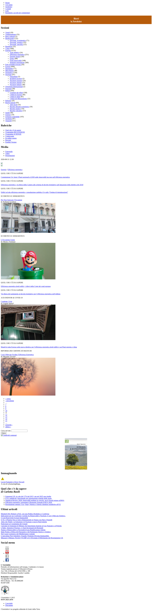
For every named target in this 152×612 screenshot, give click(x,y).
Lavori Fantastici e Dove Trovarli (12, 482)
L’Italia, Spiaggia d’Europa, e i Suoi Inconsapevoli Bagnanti (22, 528)
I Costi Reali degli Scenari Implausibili (14, 518)
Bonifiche (8, 46)
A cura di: (4, 484)
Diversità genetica (16, 42)
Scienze (8, 115)
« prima (8, 399)
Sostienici (8, 7)
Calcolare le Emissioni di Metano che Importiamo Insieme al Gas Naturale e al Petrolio (31, 526)
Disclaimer (9, 605)
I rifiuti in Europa (16, 95)
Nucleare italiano (16, 85)
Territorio (8, 119)
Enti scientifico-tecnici (13, 64)
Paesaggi (8, 89)
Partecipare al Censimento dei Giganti (14, 524)
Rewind (8, 140)
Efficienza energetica (17, 54)
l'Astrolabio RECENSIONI (15, 132)
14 (6, 419)
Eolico (12, 58)
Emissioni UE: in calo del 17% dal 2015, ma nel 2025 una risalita (28, 496)
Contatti (8, 9)
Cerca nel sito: (6, 431)
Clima (7, 48)
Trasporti (8, 121)
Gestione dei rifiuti (16, 93)
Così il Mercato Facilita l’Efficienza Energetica (17, 355)
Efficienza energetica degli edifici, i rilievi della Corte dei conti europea (26, 286)
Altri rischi (13, 105)
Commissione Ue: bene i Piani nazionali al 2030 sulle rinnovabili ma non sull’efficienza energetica (35, 177)
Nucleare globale (16, 83)
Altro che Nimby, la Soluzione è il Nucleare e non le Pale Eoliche (24, 522)
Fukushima (14, 77)
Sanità (7, 113)
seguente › (8, 425)
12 (6, 415)
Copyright (8, 603)
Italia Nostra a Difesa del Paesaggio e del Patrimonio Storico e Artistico (26, 532)
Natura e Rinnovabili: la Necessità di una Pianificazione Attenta (23, 530)
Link (7, 11)
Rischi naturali (10, 103)
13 (6, 417)
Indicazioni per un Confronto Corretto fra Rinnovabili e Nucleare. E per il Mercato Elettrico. (33, 516)
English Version (10, 142)
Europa (7, 67)
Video (7, 154)
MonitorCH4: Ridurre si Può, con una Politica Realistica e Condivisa (25, 514)
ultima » (8, 427)
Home (7, 3)
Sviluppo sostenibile (12, 117)
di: (2, 202)
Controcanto (9, 136)
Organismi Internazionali (14, 87)
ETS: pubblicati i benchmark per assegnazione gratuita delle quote (28, 498)
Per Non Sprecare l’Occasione (11, 200)
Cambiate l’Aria (6, 301)
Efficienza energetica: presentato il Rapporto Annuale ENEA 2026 (28, 502)
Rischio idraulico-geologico (19, 107)
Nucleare (8, 75)
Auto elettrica (14, 52)
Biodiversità (9, 38)
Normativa (9, 73)
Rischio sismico (15, 109)
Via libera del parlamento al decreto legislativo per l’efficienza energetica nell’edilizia (30, 294)
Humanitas (9, 69)
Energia (8, 50)
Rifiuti (7, 91)
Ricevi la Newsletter (76, 20)
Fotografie (9, 151)
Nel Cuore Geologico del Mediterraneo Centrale (18, 534)
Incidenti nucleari (16, 79)
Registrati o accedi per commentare (17, 13)
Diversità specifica (16, 44)
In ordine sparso (11, 138)
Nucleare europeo (16, 81)
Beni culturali (10, 36)
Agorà (7, 32)
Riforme (8, 101)
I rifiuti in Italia (15, 97)
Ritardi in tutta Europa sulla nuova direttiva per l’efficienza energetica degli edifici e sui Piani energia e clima (39, 347)
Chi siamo (8, 5)
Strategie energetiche (17, 62)
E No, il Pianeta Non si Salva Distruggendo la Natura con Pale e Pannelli (26, 520)
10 (6, 411)
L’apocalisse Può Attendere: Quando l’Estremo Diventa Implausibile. (25, 536)
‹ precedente (9, 401)
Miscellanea (9, 71)
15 (6, 421)
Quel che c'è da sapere (13, 130)
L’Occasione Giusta (8, 240)
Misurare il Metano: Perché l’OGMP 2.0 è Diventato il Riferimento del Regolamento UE (32, 538)
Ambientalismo (10, 34)
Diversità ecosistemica (18, 40)
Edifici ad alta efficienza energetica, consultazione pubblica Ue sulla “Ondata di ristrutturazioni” (34, 192)
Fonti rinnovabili (15, 60)
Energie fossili (15, 56)
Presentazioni (10, 156)
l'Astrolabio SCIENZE (13, 134)
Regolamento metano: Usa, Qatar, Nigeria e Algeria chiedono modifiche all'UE (33, 504)
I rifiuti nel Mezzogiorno (18, 99)
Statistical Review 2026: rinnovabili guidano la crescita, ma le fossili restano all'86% (34, 500)
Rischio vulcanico (16, 111)
